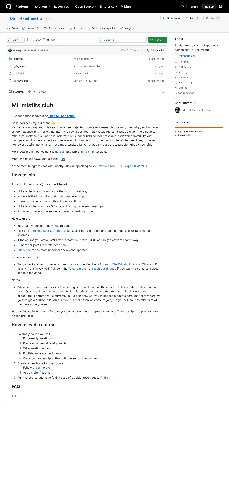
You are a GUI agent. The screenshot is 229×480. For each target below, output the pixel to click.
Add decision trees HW (86, 66)
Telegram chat (78, 268)
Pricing (126, 6)
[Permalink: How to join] (9, 174)
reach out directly (104, 268)
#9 (63, 159)
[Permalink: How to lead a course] (9, 324)
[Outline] (163, 92)
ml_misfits (34, 18)
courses (18, 58)
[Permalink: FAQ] (9, 386)
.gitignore (19, 66)
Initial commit (81, 73)
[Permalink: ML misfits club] (9, 105)
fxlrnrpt (16, 18)
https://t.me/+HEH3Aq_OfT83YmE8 (123, 166)
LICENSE (18, 73)
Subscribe (24, 250)
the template (41, 367)
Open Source (84, 6)
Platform (22, 6)
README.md (20, 80)
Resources (61, 6)
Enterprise (107, 6)
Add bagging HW (83, 58)
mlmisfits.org (187, 55)
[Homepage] (8, 6)
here (58, 151)
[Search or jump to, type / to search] (183, 6)
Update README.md (36, 50)
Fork (194, 18)
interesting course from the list (49, 230)
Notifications (173, 18)
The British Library (124, 264)
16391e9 (124, 50)
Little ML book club (61, 116)
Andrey (105, 377)
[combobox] (123, 39)
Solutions (41, 6)
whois (55, 225)
